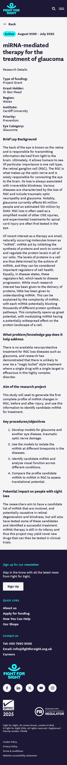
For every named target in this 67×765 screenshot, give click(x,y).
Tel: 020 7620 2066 (17, 643)
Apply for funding (16, 613)
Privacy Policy (10, 746)
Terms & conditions (13, 751)
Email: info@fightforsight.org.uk (27, 649)
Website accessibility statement (20, 755)
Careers (9, 654)
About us (10, 608)
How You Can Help (16, 619)
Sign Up (13, 586)
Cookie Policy (10, 742)
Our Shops (11, 624)
